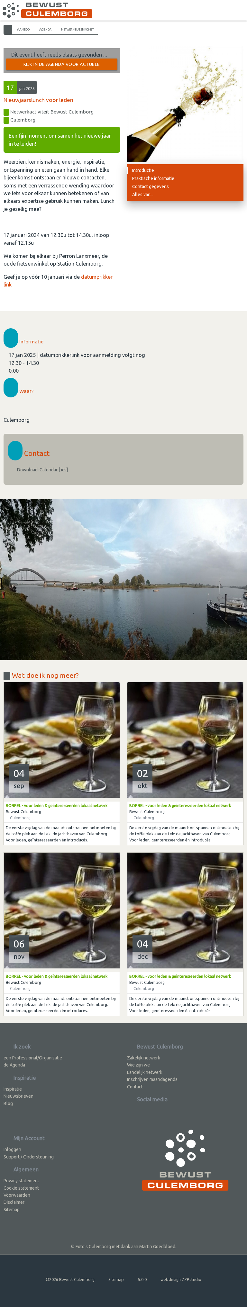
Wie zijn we (138, 1064)
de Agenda (14, 1064)
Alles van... (142, 194)
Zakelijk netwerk (143, 1057)
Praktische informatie (153, 178)
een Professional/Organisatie (33, 1057)
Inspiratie (13, 1089)
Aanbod (23, 29)
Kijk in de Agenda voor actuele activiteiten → (61, 66)
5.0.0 (142, 1279)
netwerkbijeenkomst (77, 29)
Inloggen (12, 1149)
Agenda (45, 29)
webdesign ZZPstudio (180, 1279)
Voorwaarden (17, 1195)
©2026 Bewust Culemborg (70, 1279)
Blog (8, 1103)
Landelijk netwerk (144, 1072)
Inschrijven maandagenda (152, 1079)
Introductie (143, 170)
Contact (135, 1086)
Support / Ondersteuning (29, 1156)
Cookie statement (21, 1188)
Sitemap (12, 1209)
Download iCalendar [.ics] (42, 469)
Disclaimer (14, 1202)
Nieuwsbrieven (18, 1096)
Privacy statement (21, 1180)
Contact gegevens (150, 186)
